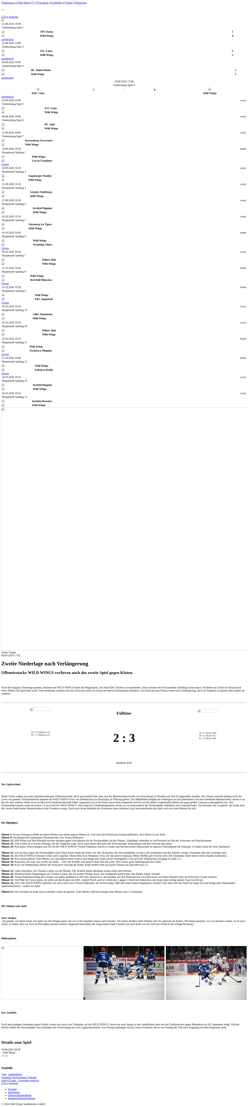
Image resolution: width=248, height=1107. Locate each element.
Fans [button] (132, 13)
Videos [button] (60, 13)
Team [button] (4, 13)
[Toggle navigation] (2, 9)
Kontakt (12, 1089)
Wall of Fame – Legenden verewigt (20, 1080)
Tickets (5, 164)
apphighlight (15, 1074)
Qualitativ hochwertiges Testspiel (19, 1077)
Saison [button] (18, 13)
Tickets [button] (33, 13)
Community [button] (90, 13)
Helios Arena (118, 13)
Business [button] (146, 13)
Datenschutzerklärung (19, 1095)
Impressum (14, 1092)
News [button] (47, 13)
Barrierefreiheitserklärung (21, 1098)
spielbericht (7, 39)
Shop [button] (73, 13)
